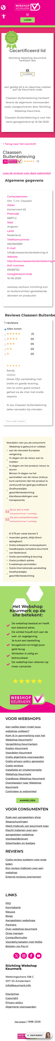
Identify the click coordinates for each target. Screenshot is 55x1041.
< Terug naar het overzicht (19, 143)
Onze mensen (14, 933)
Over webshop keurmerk (21, 929)
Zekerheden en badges (20, 843)
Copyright (12, 998)
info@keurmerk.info (18, 985)
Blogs (9, 916)
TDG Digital (20, 1022)
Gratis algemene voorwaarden (25, 757)
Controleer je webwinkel (21, 791)
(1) (32, 333)
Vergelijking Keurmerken (22, 744)
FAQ (8, 903)
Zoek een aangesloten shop (23, 817)
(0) (32, 338)
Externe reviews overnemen (23, 876)
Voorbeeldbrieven (17, 838)
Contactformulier (16, 937)
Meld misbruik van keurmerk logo (27, 826)
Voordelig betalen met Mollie (24, 941)
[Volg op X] (16, 956)
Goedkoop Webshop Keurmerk (25, 778)
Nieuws (10, 911)
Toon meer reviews (15, 421)
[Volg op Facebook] (31, 956)
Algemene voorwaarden (21, 1006)
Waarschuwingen (17, 821)
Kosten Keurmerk (17, 748)
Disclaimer (12, 994)
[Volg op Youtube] (38, 956)
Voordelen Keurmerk (19, 752)
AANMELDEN (27, 800)
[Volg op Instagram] (24, 956)
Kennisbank (13, 907)
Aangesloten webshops (20, 920)
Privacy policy (14, 1002)
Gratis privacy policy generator (25, 761)
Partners (11, 924)
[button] (3, 16)
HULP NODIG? (36, 1035)
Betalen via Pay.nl (17, 946)
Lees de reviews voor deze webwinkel (27, 173)
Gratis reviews (14, 765)
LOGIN (27, 20)
